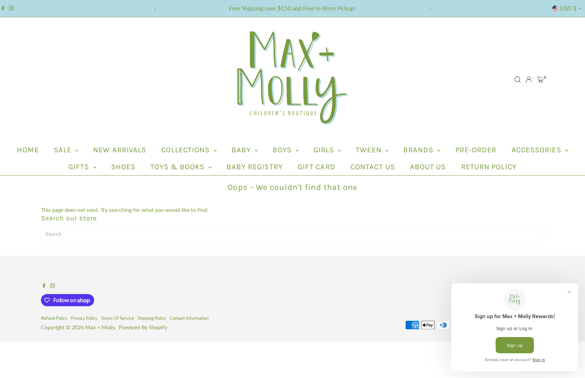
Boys (283, 150)
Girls (325, 150)
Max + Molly (100, 327)
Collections (186, 150)
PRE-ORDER (476, 150)
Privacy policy (84, 318)
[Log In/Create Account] (529, 79)
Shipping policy (151, 318)
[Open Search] (518, 79)
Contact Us (372, 166)
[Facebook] (3, 8)
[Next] (429, 8)
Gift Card (316, 166)
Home (28, 150)
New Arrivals (119, 150)
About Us (428, 166)
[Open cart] (540, 79)
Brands (419, 150)
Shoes (123, 166)
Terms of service (117, 318)
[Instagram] (11, 8)
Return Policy (489, 166)
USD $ (568, 8)
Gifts (79, 166)
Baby (242, 150)
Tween (370, 150)
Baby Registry (254, 166)
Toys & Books (178, 166)
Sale (64, 150)
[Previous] (155, 8)
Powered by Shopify (143, 327)
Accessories (537, 150)
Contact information (189, 318)
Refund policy (54, 318)
